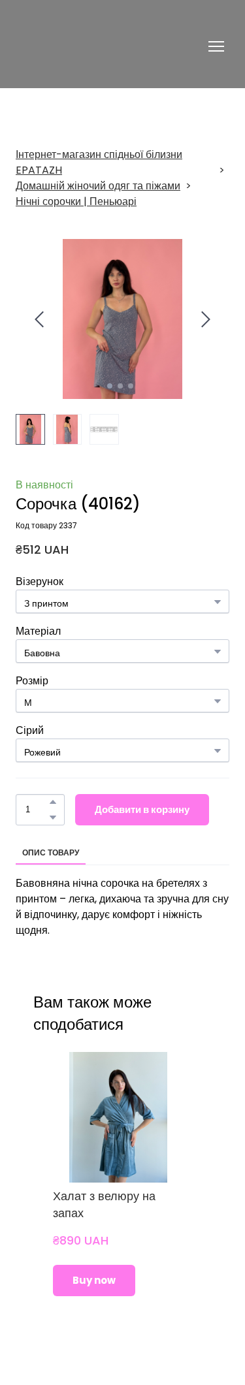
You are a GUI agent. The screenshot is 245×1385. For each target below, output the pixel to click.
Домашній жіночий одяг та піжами (98, 185)
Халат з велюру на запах (104, 1204)
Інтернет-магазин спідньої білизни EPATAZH (99, 162)
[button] (53, 802)
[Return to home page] (90, 46)
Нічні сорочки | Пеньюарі (76, 201)
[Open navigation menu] (216, 46)
